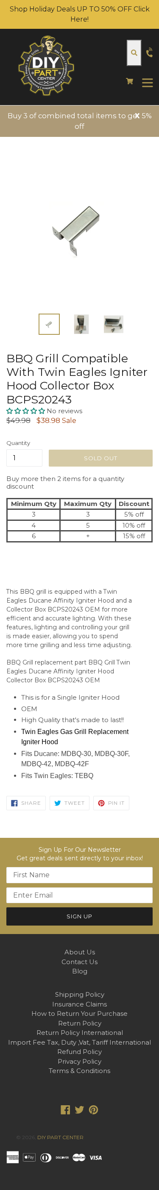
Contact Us (79, 962)
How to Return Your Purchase (79, 1013)
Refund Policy (79, 1052)
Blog (79, 971)
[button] (26, 411)
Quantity (18, 442)
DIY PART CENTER (60, 1137)
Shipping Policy (79, 994)
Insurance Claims (79, 1004)
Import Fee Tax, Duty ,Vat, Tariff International (79, 1042)
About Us (79, 952)
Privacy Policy (79, 1061)
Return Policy (79, 1023)
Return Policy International (79, 1033)
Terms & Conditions (79, 1071)
